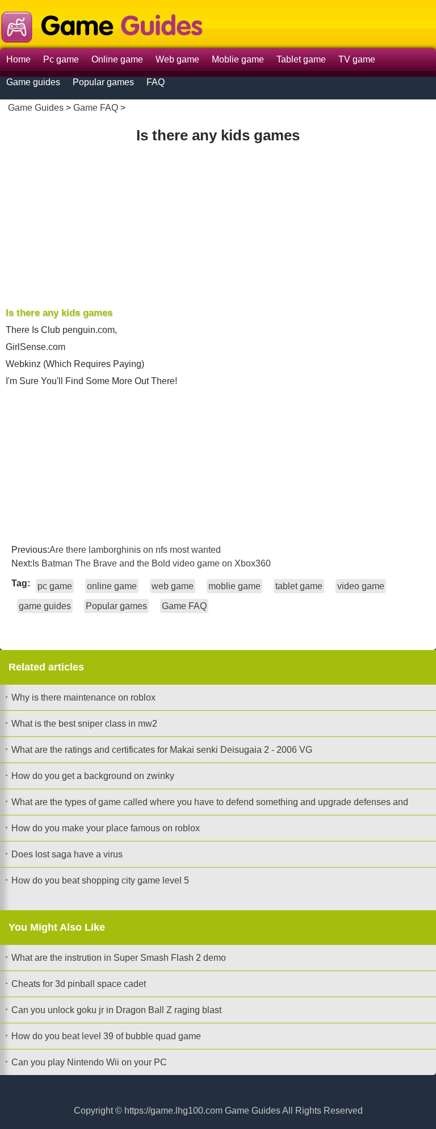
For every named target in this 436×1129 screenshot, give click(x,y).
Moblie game (238, 59)
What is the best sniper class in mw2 (84, 723)
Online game (117, 59)
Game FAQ (95, 108)
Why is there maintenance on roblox (83, 697)
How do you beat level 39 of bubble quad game (106, 1036)
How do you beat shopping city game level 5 (100, 880)
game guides (45, 606)
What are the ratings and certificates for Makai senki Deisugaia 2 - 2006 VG (161, 750)
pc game (54, 586)
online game (112, 586)
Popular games (103, 82)
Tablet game (301, 59)
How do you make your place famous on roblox (105, 828)
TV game (356, 59)
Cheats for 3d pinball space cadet (78, 984)
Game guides (33, 82)
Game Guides (36, 108)
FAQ (155, 82)
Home (18, 59)
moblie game (234, 586)
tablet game (298, 586)
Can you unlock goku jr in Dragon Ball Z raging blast (116, 1010)
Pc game (61, 59)
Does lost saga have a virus (67, 854)
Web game (177, 59)
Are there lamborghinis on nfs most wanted (135, 550)
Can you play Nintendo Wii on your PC (89, 1062)
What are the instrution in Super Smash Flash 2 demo (118, 958)
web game (173, 586)
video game (360, 586)
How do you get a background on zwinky (92, 776)
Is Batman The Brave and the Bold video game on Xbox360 (151, 563)
